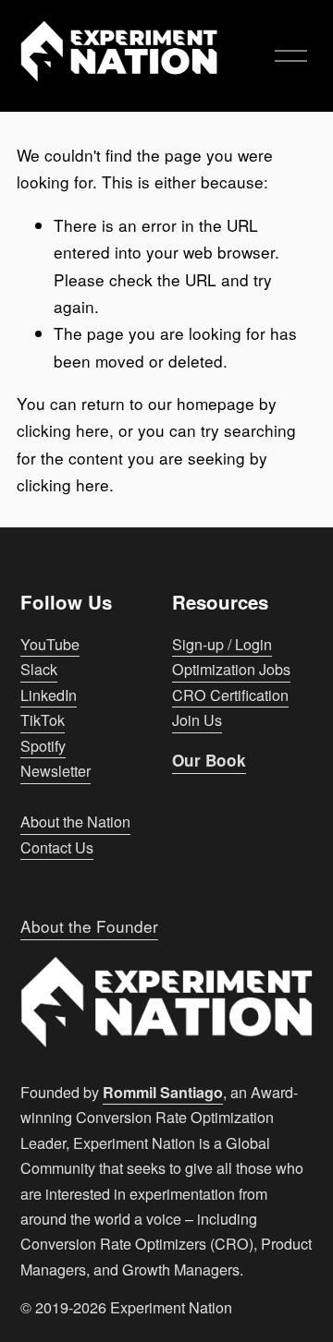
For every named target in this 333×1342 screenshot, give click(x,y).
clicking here (63, 429)
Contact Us (56, 847)
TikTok (42, 719)
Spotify (43, 745)
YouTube (50, 644)
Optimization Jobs (231, 669)
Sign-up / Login (222, 644)
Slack (38, 669)
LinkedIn (48, 694)
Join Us (197, 719)
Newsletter (55, 770)
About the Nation (75, 821)
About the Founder (89, 925)
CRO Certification (230, 694)
